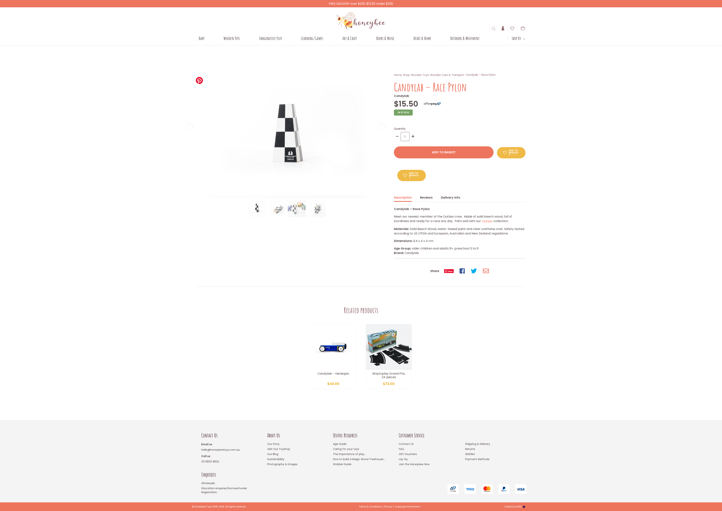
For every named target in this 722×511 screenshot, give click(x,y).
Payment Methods (477, 459)
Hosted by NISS (513, 506)
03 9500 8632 (210, 461)
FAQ (401, 449)
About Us (273, 435)
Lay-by (403, 459)
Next (381, 126)
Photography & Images (282, 464)
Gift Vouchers (408, 454)
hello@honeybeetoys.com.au (220, 450)
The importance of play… (349, 454)
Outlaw (487, 221)
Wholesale (208, 483)
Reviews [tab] (426, 197)
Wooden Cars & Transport (447, 75)
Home (398, 75)
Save (450, 271)
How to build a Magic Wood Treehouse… (359, 459)
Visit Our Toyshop (278, 449)
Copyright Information (407, 506)
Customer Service (412, 435)
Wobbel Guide (342, 464)
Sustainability (275, 459)
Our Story (273, 444)
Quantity (400, 129)
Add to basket (444, 152)
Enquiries (208, 474)
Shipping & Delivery (477, 444)
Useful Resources (345, 435)
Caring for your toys (346, 449)
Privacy (388, 506)
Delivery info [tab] (450, 197)
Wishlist (470, 454)
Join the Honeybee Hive (414, 464)
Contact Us (209, 435)
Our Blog (272, 454)
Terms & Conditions (370, 506)
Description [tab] (403, 197)
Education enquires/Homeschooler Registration (224, 490)
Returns (470, 449)
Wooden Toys (420, 75)
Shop (406, 75)
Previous (189, 126)
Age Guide (340, 444)
